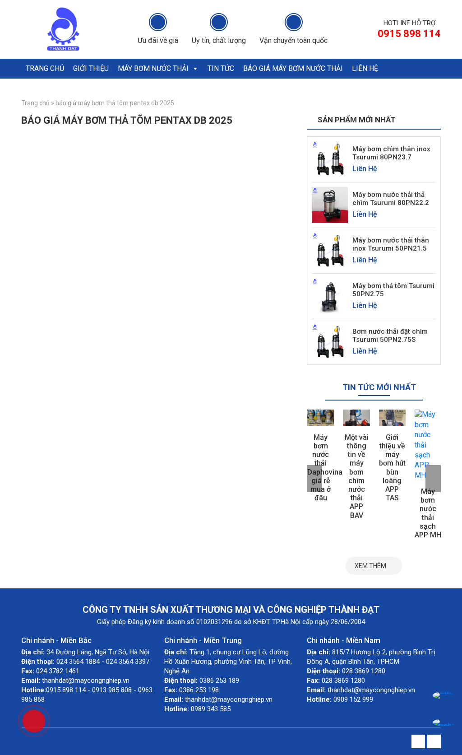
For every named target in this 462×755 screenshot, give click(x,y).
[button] (195, 69)
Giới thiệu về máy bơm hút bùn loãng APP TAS (392, 467)
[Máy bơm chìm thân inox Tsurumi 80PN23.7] (330, 159)
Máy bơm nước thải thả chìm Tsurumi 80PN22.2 (390, 199)
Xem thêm (370, 565)
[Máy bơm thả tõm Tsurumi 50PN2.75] (330, 296)
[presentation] (314, 478)
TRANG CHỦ (45, 68)
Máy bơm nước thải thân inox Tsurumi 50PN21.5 (390, 244)
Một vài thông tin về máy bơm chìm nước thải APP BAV (357, 476)
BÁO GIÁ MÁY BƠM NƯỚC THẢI (293, 68)
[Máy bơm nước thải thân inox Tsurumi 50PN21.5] (330, 250)
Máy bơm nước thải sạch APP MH (428, 513)
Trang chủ (35, 103)
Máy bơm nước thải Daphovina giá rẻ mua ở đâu (324, 467)
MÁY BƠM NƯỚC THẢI (153, 68)
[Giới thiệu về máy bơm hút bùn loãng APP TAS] (392, 418)
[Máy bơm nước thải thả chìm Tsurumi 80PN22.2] (330, 204)
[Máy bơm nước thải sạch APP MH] (428, 445)
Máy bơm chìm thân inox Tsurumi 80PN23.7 (391, 153)
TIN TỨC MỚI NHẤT (379, 387)
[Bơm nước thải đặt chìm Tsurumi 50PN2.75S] (330, 341)
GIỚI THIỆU (91, 68)
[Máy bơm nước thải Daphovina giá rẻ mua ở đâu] (320, 418)
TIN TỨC (221, 68)
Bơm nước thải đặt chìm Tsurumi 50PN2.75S (390, 335)
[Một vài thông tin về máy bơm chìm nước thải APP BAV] (356, 418)
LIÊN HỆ (365, 68)
